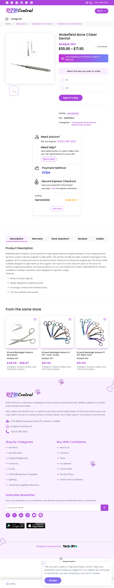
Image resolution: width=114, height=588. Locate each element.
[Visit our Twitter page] (26, 2)
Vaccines (13, 462)
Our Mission (65, 462)
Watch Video (49, 159)
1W (67, 80)
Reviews (82, 238)
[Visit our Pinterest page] (31, 2)
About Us (64, 447)
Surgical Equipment (18, 457)
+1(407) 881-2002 (65, 141)
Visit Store (57, 208)
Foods (11, 467)
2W (67, 88)
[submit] (104, 506)
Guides (100, 238)
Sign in (100, 11)
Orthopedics (21, 24)
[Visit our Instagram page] (16, 2)
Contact (64, 452)
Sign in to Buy (70, 97)
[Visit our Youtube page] (21, 2)
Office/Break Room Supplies (22, 472)
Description (16, 238)
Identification (15, 452)
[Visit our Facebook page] (7, 2)
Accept (53, 580)
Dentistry (13, 447)
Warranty (37, 238)
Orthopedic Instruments (42, 24)
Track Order (65, 467)
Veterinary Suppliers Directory (23, 483)
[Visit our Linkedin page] (12, 2)
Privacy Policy (66, 472)
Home (8, 24)
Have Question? (60, 238)
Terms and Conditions (70, 478)
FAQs (62, 457)
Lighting (12, 478)
